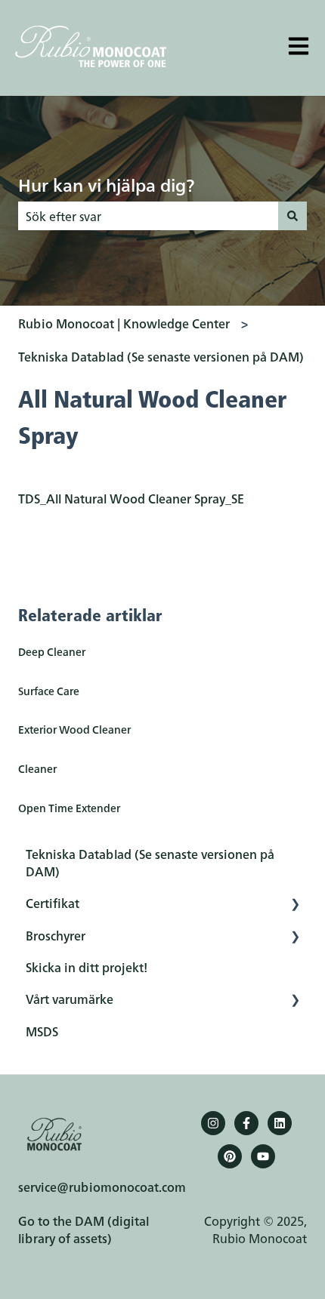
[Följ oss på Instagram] (213, 1123)
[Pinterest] (230, 1156)
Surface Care (48, 690)
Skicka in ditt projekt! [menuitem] (86, 967)
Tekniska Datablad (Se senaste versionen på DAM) (161, 356)
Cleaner (37, 768)
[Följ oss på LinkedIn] (280, 1123)
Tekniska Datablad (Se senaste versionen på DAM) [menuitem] (150, 862)
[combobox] (148, 216)
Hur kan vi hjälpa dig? (106, 184)
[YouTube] (263, 1156)
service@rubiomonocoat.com (102, 1186)
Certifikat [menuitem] (52, 902)
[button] (295, 903)
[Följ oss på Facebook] (246, 1123)
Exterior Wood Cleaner (74, 729)
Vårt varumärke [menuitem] (69, 998)
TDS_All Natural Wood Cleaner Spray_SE (131, 498)
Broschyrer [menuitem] (55, 935)
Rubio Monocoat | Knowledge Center (124, 323)
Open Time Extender (69, 807)
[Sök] (292, 216)
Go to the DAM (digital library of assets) (83, 1228)
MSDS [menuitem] (42, 1031)
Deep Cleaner (51, 651)
